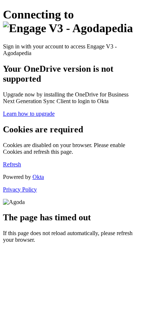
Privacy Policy (20, 189)
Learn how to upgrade (29, 114)
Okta (38, 177)
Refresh (12, 164)
